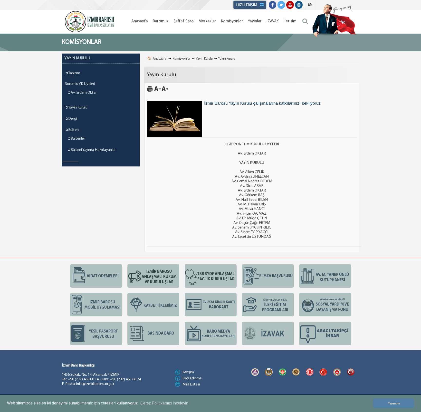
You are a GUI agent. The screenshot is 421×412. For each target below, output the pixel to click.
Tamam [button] (394, 403)
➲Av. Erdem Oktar (82, 93)
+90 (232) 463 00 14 (83, 379)
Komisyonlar (232, 21)
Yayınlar (255, 21)
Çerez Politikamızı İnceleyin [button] (164, 403)
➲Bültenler (76, 139)
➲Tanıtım (72, 73)
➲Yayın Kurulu (76, 108)
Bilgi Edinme (192, 378)
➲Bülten (72, 130)
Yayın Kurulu (204, 59)
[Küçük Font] (157, 91)
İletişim (290, 21)
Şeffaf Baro (183, 21)
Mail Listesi (191, 384)
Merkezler (207, 21)
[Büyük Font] (165, 91)
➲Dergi (71, 119)
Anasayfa (139, 21)
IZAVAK (273, 21)
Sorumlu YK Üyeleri (80, 84)
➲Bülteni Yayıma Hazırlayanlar (91, 150)
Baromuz (161, 21)
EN (310, 5)
